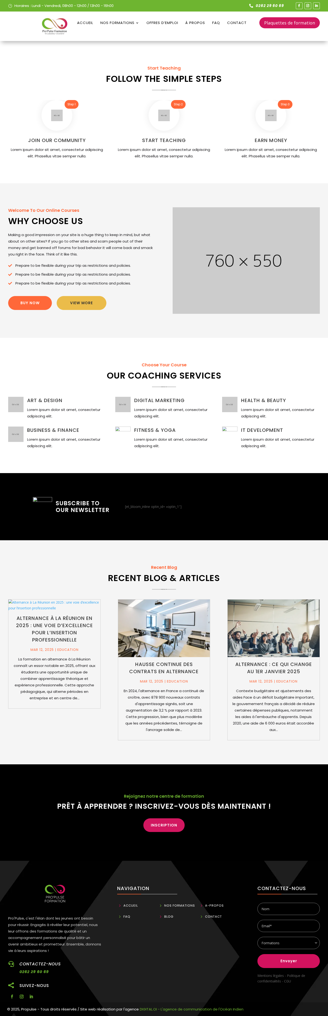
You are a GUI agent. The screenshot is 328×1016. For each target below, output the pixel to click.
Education (68, 649)
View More (81, 302)
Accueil (85, 22)
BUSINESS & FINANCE (53, 430)
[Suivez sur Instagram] (307, 5)
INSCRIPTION (164, 825)
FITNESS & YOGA (155, 430)
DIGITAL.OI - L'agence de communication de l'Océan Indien (191, 1009)
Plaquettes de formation (289, 23)
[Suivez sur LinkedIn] (316, 5)
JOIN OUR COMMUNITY (57, 140)
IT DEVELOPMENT (262, 430)
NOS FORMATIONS (117, 22)
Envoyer (288, 960)
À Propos (195, 22)
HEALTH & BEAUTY (263, 400)
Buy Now (30, 302)
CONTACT (237, 22)
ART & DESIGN (44, 400)
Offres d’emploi (162, 22)
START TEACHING (164, 140)
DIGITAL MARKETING (159, 400)
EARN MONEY (271, 140)
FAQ (216, 22)
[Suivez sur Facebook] (299, 5)
